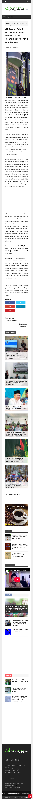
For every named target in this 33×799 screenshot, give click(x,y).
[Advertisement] (16, 201)
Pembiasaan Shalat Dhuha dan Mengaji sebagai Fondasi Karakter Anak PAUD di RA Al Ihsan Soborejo (16, 609)
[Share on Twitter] (20, 302)
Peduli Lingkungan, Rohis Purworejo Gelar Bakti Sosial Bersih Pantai (15, 485)
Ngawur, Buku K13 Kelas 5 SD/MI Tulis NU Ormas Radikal (19, 689)
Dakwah (16, 22)
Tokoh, (17, 47)
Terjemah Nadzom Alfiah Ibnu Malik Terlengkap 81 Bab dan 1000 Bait (19, 536)
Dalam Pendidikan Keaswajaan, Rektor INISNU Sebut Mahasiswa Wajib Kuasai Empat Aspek (16, 434)
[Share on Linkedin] (20, 306)
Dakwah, (12, 47)
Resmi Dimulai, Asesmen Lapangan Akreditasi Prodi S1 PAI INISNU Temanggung (16, 382)
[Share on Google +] (10, 306)
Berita (11, 22)
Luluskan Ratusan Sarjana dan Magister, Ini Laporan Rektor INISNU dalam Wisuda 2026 (15, 460)
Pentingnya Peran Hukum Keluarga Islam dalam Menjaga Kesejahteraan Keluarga (20, 623)
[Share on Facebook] (10, 302)
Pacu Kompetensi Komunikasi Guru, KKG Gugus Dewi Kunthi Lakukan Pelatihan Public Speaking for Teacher (16, 356)
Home (7, 22)
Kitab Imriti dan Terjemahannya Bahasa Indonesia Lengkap (19, 554)
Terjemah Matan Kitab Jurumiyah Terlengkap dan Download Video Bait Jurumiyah (20, 546)
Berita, (8, 47)
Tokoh (20, 22)
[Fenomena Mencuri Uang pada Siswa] (8, 634)
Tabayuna (15, 797)
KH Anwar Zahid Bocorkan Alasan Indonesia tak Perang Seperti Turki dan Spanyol (16, 35)
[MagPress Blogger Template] (16, 9)
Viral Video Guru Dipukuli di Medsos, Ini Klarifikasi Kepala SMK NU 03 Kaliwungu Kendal (19, 699)
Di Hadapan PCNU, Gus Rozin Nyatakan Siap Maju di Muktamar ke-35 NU (16, 408)
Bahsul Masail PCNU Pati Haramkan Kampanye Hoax (20, 680)
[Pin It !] (10, 310)
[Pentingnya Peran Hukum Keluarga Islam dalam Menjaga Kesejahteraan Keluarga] (8, 626)
